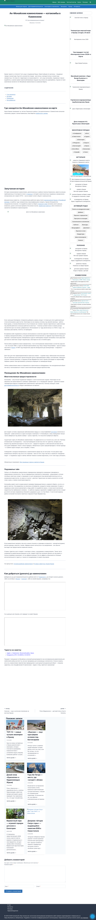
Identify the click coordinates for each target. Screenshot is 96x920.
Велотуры (85, 224)
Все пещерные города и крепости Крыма (32, 462)
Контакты (10, 907)
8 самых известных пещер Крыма (44, 564)
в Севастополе (76, 136)
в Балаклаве (86, 149)
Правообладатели (12, 910)
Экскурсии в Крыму (80, 186)
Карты (79, 2)
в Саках (85, 152)
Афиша (54, 2)
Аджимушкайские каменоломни (23, 564)
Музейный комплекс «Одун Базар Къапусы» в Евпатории (81, 78)
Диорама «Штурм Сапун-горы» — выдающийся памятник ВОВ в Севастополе (35, 826)
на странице (84, 917)
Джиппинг (86, 228)
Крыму (13, 347)
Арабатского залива (42, 113)
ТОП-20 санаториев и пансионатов (80, 176)
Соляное (23, 579)
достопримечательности (11, 385)
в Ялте (87, 133)
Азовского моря (43, 204)
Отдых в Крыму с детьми (80, 270)
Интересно (77, 6)
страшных (30, 194)
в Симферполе (77, 133)
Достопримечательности (35, 6)
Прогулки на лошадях (80, 218)
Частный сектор (71, 2)
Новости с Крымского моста (80, 162)
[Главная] (26, 20)
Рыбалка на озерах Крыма (81, 265)
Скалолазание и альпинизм (80, 221)
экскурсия (54, 432)
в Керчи (86, 146)
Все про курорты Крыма (81, 191)
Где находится (11, 94)
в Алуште (86, 142)
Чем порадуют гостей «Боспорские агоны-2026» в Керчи (80, 54)
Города (70, 6)
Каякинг (80, 240)
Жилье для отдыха (21, 6)
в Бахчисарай (76, 146)
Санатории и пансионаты (51, 6)
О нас (9, 905)
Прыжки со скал (81, 231)
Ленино (18, 579)
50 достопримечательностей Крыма (80, 181)
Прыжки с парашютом (80, 215)
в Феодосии (76, 142)
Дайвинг (80, 212)
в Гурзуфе (76, 152)
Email (38, 886)
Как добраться (11, 100)
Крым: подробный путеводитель (80, 201)
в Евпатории (80, 139)
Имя (7, 886)
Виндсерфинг (76, 228)
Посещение (10, 98)
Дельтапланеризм (80, 237)
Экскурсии (64, 6)
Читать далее (11, 757)
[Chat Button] (92, 916)
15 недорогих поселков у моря (81, 196)
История (9, 96)
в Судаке (86, 136)
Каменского (42, 577)
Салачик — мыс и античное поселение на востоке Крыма (16, 711)
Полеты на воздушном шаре (80, 209)
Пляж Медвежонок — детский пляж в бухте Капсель (53, 711)
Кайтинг (76, 224)
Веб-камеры (61, 2)
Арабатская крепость (45, 205)
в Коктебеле (75, 149)
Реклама (85, 2)
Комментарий (8, 864)
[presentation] (15, 725)
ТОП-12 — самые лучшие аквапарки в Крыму (15, 734)
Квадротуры (80, 234)
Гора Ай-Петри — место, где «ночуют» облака (35, 777)
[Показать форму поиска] (90, 2)
